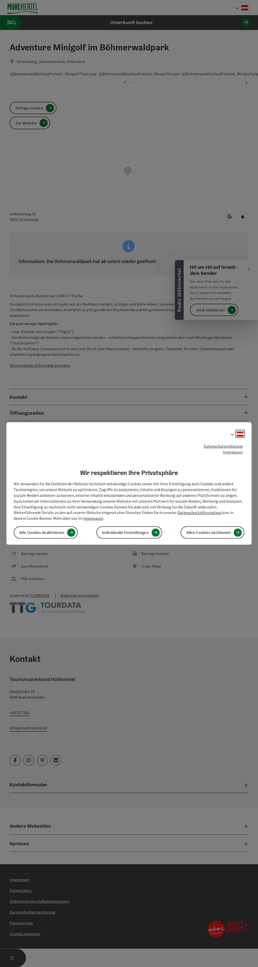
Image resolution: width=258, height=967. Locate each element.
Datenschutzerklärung (223, 446)
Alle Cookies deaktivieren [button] (41, 532)
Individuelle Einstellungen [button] (125, 532)
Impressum (233, 452)
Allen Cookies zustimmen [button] (208, 532)
